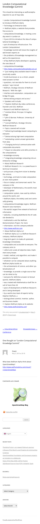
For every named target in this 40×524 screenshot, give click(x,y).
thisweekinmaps (30, 329)
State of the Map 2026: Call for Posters (15, 461)
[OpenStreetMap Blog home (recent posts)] (20, 402)
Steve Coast (12, 315)
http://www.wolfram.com (13, 228)
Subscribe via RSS (11, 412)
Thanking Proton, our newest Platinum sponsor (18, 447)
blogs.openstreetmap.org (11, 477)
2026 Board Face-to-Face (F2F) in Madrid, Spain (18, 464)
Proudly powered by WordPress (12, 520)
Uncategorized (24, 312)
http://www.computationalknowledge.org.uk (20, 69)
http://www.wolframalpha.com (15, 307)
